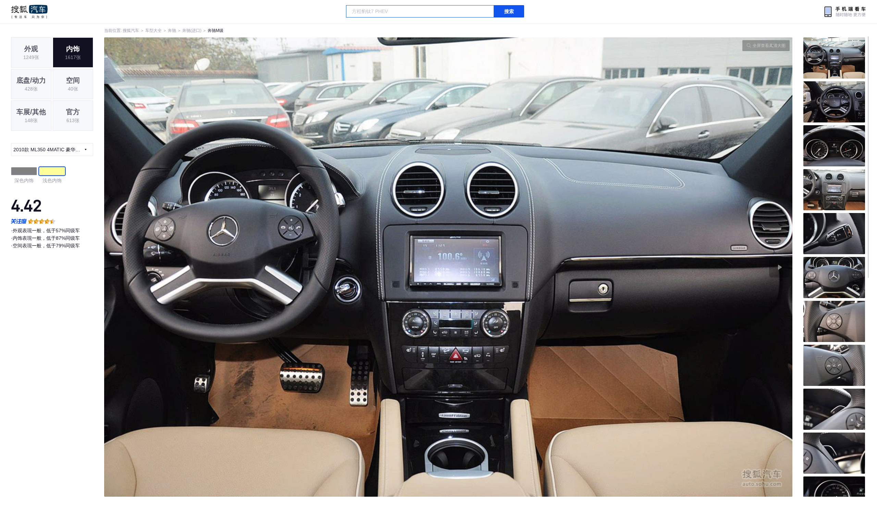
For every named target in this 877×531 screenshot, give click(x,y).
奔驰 (172, 30)
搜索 (509, 11)
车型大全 (153, 30)
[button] (276, 267)
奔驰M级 (215, 30)
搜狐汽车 (29, 12)
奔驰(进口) (191, 30)
